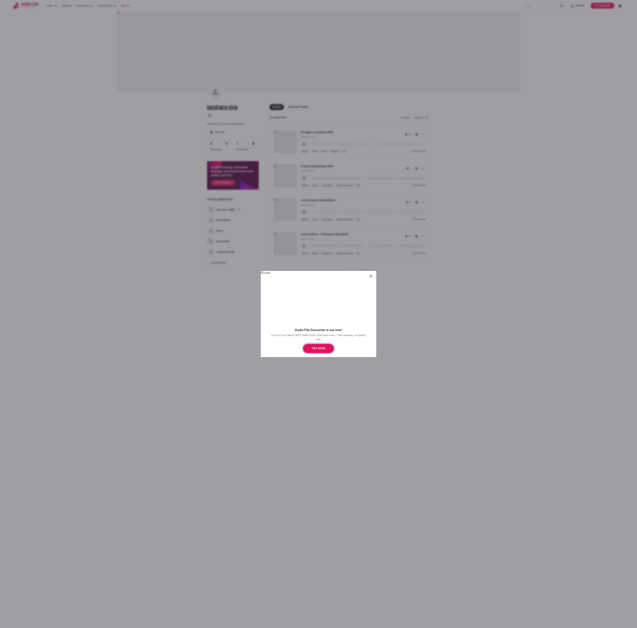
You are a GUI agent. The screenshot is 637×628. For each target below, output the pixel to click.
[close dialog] (371, 276)
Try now (318, 348)
